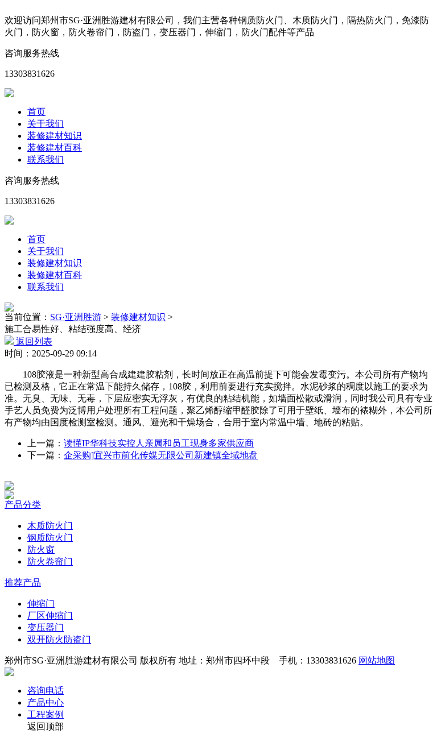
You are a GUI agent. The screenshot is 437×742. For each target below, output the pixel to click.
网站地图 (376, 660)
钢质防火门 (50, 537)
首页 (36, 112)
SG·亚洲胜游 (75, 317)
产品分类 (23, 504)
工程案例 (45, 714)
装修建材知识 (54, 135)
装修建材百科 (54, 147)
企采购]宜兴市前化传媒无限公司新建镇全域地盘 (161, 455)
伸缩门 (41, 603)
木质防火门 (50, 525)
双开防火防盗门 (59, 639)
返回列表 (33, 341)
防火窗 (41, 549)
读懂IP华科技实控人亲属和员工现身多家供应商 (159, 443)
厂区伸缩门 (50, 615)
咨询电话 (45, 690)
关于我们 (45, 123)
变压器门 (45, 627)
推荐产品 (23, 582)
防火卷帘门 (50, 561)
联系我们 (45, 159)
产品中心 (45, 702)
